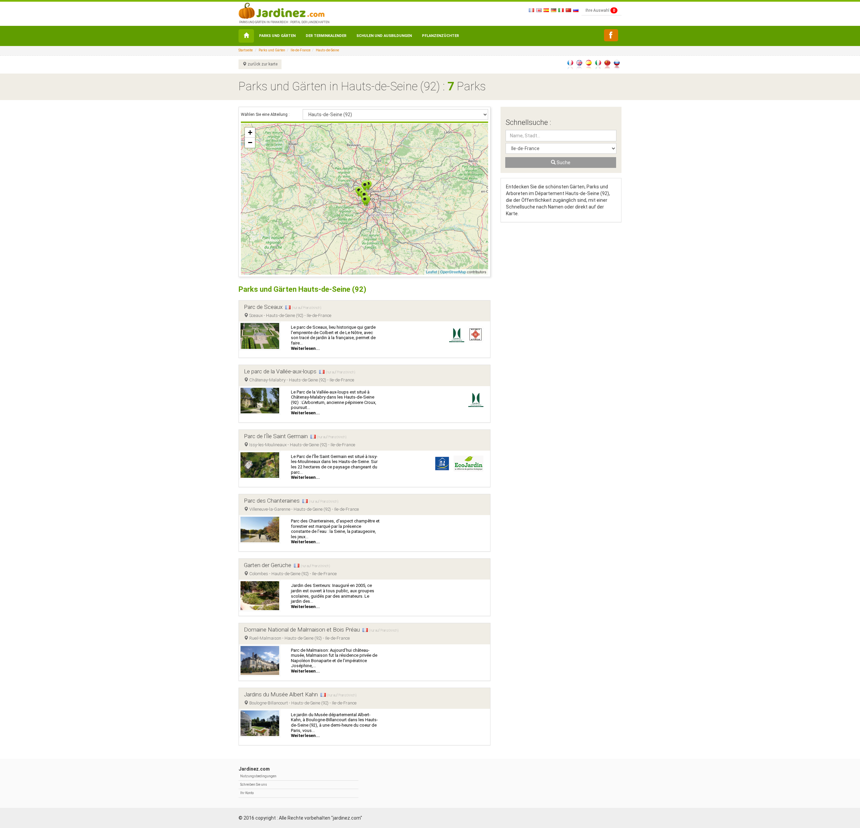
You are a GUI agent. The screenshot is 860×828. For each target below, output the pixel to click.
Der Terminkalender (326, 36)
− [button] (250, 142)
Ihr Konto (247, 793)
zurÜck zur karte (262, 64)
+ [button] (250, 132)
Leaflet (431, 271)
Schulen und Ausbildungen (384, 36)
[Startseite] (246, 36)
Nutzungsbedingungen (258, 776)
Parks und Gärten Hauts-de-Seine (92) (302, 289)
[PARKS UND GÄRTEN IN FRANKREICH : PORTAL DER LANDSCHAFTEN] (283, 10)
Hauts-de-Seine (327, 50)
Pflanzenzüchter (440, 36)
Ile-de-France (300, 50)
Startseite (246, 50)
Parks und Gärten (277, 36)
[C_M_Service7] (611, 35)
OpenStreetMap (453, 271)
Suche (563, 162)
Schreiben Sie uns (253, 784)
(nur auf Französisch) (306, 308)
